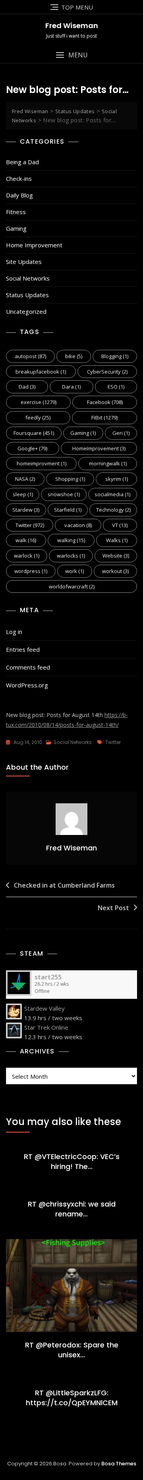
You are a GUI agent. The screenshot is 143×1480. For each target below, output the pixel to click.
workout (115, 571)
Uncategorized (26, 311)
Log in (14, 632)
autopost (30, 356)
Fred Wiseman (71, 25)
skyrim (116, 478)
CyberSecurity (107, 371)
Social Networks (28, 278)
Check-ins (19, 178)
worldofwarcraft (72, 586)
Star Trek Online (46, 1027)
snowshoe (64, 494)
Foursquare (34, 432)
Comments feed (28, 667)
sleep (23, 494)
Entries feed (23, 649)
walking (71, 540)
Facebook (105, 402)
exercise (38, 402)
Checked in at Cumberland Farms (64, 885)
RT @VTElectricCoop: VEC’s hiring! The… (72, 1161)
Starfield (67, 509)
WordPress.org (27, 685)
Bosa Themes (118, 1463)
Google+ (32, 448)
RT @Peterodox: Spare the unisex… (71, 1350)
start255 (48, 977)
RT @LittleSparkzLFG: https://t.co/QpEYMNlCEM (72, 1398)
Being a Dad (22, 162)
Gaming (16, 228)
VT (120, 525)
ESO (116, 386)
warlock (26, 555)
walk (25, 540)
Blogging (114, 356)
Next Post (113, 907)
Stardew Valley (44, 1008)
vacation (78, 525)
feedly (37, 417)
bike (73, 356)
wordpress (30, 571)
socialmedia (112, 494)
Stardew (25, 509)
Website (115, 555)
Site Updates (24, 262)
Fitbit (104, 417)
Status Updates (27, 295)
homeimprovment (41, 463)
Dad (27, 386)
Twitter (29, 525)
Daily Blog (19, 195)
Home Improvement (34, 245)
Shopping (70, 478)
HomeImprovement (99, 448)
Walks (117, 540)
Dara (71, 386)
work (74, 571)
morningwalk (108, 463)
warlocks (71, 555)
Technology (113, 509)
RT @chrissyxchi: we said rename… (72, 1209)
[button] (71, 55)
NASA (25, 478)
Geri (120, 432)
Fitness (16, 212)
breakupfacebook (40, 371)
